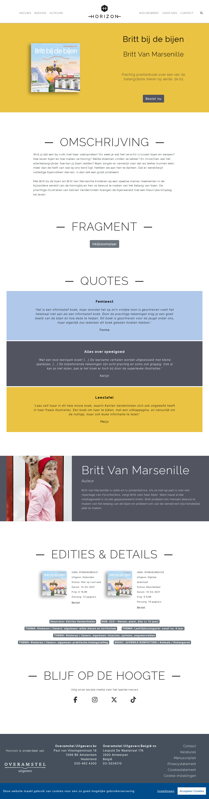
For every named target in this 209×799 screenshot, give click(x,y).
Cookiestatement (182, 770)
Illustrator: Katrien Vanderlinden (72, 621)
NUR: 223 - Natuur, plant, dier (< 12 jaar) (130, 621)
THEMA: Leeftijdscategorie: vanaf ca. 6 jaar (152, 628)
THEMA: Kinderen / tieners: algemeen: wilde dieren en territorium (71, 628)
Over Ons (170, 13)
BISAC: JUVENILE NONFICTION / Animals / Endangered (152, 642)
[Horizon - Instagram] (95, 699)
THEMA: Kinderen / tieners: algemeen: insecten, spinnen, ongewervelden (104, 635)
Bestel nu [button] (153, 99)
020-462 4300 (85, 763)
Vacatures (188, 752)
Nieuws (25, 13)
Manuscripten (185, 758)
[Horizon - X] (114, 699)
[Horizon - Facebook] (75, 699)
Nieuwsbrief (149, 13)
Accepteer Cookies (192, 791)
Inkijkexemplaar (104, 244)
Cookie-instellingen (180, 776)
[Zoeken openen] (201, 13)
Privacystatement (182, 764)
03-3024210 (112, 763)
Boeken (40, 13)
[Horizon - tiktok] (133, 699)
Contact (186, 13)
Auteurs (56, 13)
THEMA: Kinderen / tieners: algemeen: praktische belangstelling (63, 642)
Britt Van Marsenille (136, 470)
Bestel (76, 602)
